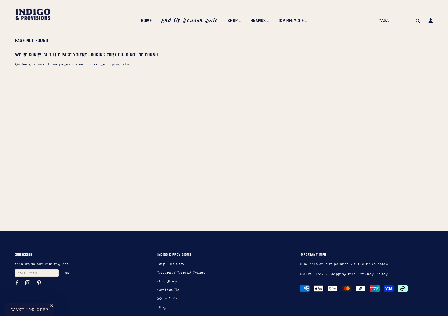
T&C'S (321, 274)
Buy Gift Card (171, 264)
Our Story (167, 281)
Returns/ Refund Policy (181, 273)
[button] (29, 309)
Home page (57, 64)
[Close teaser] (51, 305)
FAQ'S (306, 274)
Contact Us (168, 290)
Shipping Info (343, 274)
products (120, 64)
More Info (167, 298)
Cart (384, 20)
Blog (161, 307)
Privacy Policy (373, 274)
